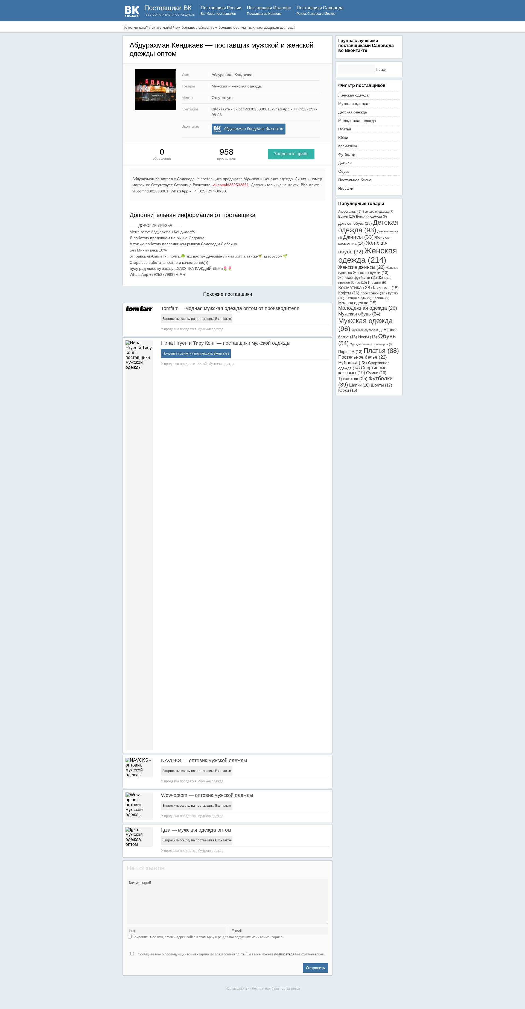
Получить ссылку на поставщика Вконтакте (195, 353)
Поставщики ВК (168, 7)
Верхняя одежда (371, 216)
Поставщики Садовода (320, 10)
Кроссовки (373, 293)
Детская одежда (352, 112)
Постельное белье (354, 180)
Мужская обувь (359, 314)
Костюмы (386, 288)
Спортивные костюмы (362, 370)
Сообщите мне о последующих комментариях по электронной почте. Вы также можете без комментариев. (231, 954)
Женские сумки (371, 272)
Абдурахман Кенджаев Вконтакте (253, 128)
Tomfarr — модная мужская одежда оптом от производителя (230, 308)
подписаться (284, 954)
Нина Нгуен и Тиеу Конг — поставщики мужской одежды (225, 343)
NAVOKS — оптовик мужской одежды (204, 760)
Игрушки (345, 188)
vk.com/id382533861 (231, 185)
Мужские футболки (367, 330)
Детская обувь (355, 223)
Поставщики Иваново (269, 10)
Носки (367, 337)
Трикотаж (353, 378)
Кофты (348, 293)
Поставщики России (221, 10)
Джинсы (345, 163)
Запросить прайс (291, 153)
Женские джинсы (361, 267)
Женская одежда (353, 95)
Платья (344, 129)
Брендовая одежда (378, 211)
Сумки (376, 372)
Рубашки (352, 362)
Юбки (343, 137)
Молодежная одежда (357, 120)
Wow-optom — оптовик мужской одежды (207, 795)
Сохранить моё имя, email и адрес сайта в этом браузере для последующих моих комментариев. (207, 937)
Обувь (343, 171)
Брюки (346, 216)
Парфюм (350, 351)
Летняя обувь (358, 298)
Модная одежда (357, 303)
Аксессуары (349, 212)
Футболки (346, 154)
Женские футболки (357, 278)
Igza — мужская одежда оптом (196, 830)
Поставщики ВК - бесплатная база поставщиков (262, 988)
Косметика (347, 146)
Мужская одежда (210, 329)
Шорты (381, 385)
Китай (202, 364)
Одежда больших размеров (371, 344)
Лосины (380, 298)
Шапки (359, 385)
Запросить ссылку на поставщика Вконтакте (196, 319)
